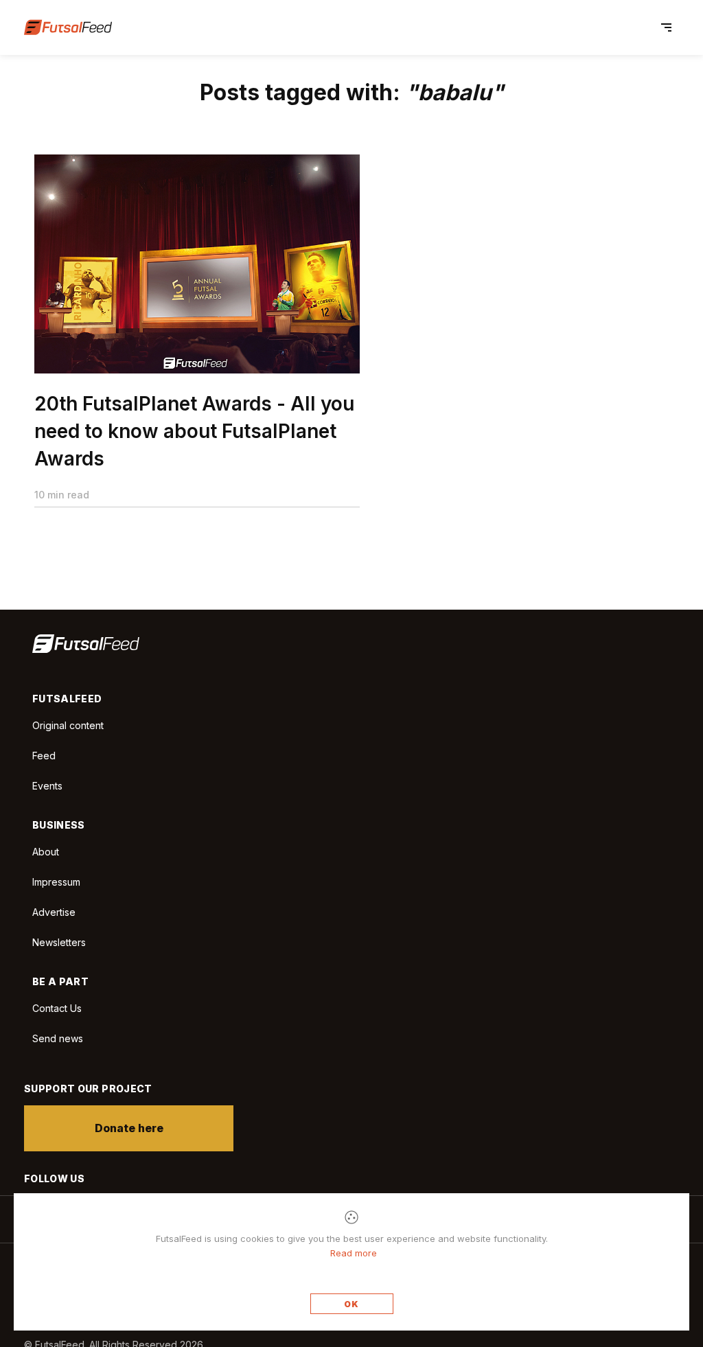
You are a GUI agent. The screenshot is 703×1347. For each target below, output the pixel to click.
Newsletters (59, 942)
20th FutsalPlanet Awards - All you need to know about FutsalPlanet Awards (194, 431)
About (45, 851)
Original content (68, 725)
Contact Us (57, 1008)
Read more (353, 1252)
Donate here (129, 1128)
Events (47, 786)
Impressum (56, 882)
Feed (44, 755)
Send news (57, 1038)
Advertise (54, 912)
